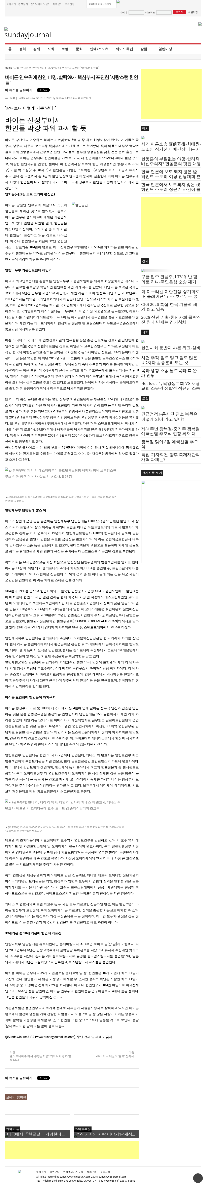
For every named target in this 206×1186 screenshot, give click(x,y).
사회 (51, 49)
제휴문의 (57, 4)
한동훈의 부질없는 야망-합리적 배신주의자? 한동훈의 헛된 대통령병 (171, 163)
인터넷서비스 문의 (40, 4)
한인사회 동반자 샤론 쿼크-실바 (171, 347)
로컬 (65, 49)
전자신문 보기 (152, 473)
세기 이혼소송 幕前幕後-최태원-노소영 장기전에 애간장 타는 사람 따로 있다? (171, 149)
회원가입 (193, 12)
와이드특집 (124, 49)
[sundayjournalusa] (28, 33)
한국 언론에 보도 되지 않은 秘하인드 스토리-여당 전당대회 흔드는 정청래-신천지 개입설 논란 (171, 176)
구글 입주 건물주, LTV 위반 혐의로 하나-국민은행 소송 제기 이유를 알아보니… (169, 282)
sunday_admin (64, 98)
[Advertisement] (78, 1150)
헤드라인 (86, 98)
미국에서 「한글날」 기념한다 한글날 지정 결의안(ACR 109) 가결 (38, 1134)
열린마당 (165, 49)
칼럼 (143, 49)
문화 (79, 49)
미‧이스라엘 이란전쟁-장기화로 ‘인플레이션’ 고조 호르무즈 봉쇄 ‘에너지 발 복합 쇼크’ (170, 296)
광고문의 (23, 4)
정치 (22, 49)
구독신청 (69, 4)
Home (8, 67)
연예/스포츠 (99, 49)
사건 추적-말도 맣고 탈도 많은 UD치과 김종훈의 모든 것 (169, 360)
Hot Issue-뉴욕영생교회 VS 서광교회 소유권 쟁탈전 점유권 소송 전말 (170, 388)
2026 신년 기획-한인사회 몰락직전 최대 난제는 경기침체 (171, 320)
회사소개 (11, 4)
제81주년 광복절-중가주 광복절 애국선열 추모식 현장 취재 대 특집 (170, 434)
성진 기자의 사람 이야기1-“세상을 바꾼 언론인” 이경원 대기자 (107, 1134)
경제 (36, 49)
